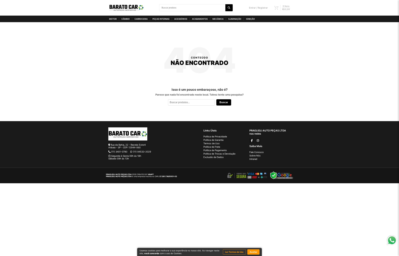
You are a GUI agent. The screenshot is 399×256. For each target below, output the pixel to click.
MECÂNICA (218, 19)
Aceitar (253, 252)
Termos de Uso (211, 143)
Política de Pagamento (215, 150)
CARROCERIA (141, 19)
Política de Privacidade (215, 136)
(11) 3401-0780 (119, 151)
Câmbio (125, 19)
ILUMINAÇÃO (234, 19)
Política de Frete (211, 146)
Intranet (253, 159)
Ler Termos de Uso (234, 252)
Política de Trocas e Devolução (219, 153)
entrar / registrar (258, 7)
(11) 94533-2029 (142, 151)
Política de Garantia (213, 140)
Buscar (223, 102)
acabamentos (200, 19)
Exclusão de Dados (213, 157)
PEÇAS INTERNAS (160, 19)
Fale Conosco (256, 152)
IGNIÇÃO (250, 19)
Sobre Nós (255, 155)
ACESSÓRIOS (180, 19)
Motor (113, 19)
